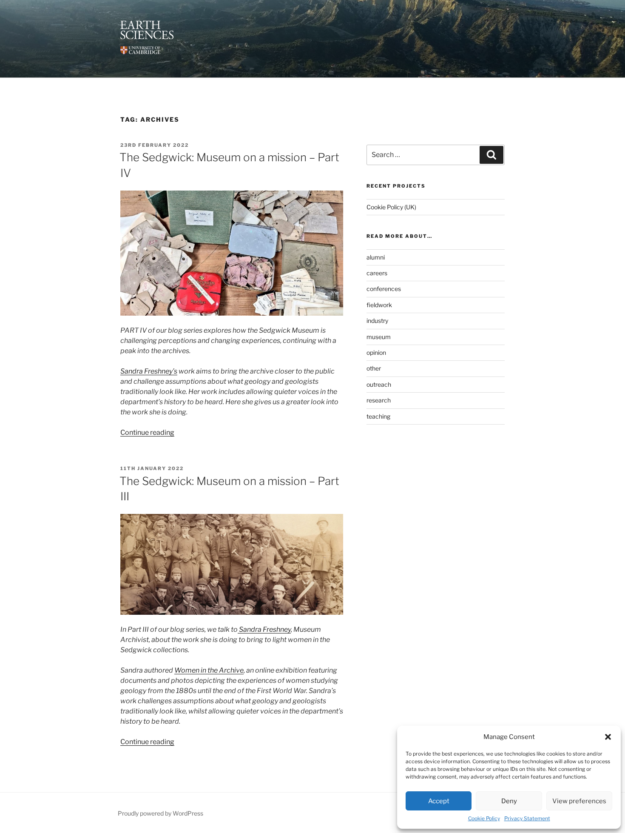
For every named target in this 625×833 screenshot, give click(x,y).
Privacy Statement (527, 818)
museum (378, 336)
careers (376, 273)
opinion (376, 352)
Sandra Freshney (264, 629)
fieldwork (379, 304)
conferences (383, 288)
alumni (375, 257)
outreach (378, 384)
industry (377, 320)
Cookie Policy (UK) (391, 207)
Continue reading (147, 432)
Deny (509, 801)
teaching (378, 416)
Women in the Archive (209, 670)
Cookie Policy (484, 818)
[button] (608, 737)
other (373, 368)
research (378, 400)
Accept (438, 801)
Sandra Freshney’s (148, 371)
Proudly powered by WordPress (160, 813)
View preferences (579, 801)
